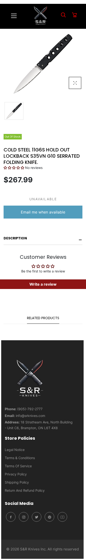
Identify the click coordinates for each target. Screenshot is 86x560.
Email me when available (43, 212)
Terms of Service (18, 466)
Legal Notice (15, 450)
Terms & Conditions (20, 458)
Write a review (43, 284)
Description (15, 238)
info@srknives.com (30, 416)
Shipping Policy (17, 482)
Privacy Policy (16, 474)
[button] (14, 168)
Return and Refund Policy (25, 490)
